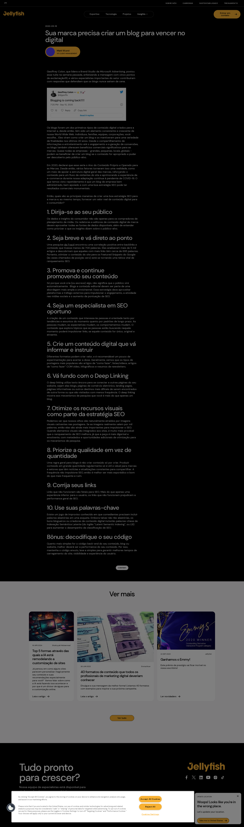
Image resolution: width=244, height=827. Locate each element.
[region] (102, 806)
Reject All (150, 806)
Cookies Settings (150, 814)
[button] (10, 807)
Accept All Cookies (150, 799)
